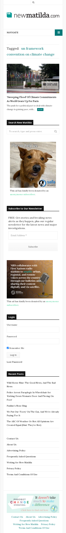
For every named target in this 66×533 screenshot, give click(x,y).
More (40, 109)
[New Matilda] (33, 15)
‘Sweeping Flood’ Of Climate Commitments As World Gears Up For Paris (31, 99)
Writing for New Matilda (19, 462)
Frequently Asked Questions (21, 456)
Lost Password (14, 362)
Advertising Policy (16, 450)
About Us (11, 444)
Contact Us (12, 438)
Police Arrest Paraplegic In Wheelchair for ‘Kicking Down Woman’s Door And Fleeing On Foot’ (30, 396)
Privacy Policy (14, 468)
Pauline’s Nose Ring (17, 405)
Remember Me (16, 348)
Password (12, 336)
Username (12, 324)
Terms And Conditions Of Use (22, 474)
